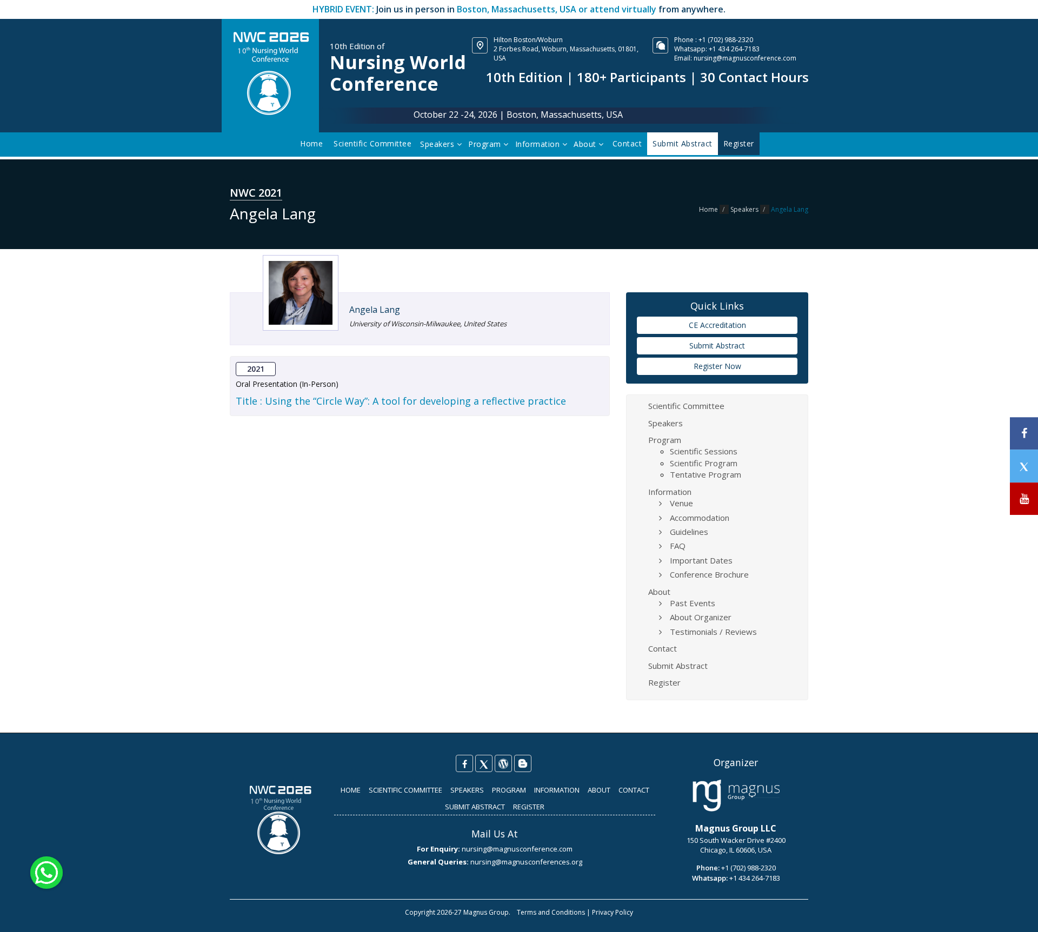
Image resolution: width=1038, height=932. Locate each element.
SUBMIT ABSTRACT (475, 807)
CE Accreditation (717, 325)
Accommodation (699, 517)
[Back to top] (1013, 912)
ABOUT (599, 790)
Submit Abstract (717, 345)
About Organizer (700, 617)
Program (485, 144)
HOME (351, 790)
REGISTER (528, 807)
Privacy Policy (612, 912)
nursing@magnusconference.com (745, 58)
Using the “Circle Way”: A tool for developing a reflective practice (415, 400)
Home (311, 143)
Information (538, 144)
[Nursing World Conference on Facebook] (464, 763)
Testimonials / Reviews (713, 631)
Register (664, 682)
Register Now (717, 366)
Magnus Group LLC (735, 828)
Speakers (438, 144)
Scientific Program (703, 463)
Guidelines (689, 531)
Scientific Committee (372, 143)
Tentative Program (705, 474)
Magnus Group (486, 912)
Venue (681, 503)
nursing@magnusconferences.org (526, 862)
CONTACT (633, 790)
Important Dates (701, 560)
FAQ (678, 545)
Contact (627, 143)
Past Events (692, 603)
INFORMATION (557, 790)
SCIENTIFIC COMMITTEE (405, 790)
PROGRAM (509, 790)
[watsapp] (46, 872)
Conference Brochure (709, 574)
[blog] (522, 763)
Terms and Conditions (551, 912)
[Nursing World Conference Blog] (503, 763)
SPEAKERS (467, 790)
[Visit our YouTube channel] (1024, 498)
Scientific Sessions (703, 451)
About (586, 144)
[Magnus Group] (736, 795)
